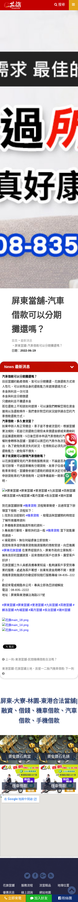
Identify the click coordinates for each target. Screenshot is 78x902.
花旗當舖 (9, 885)
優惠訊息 (9, 892)
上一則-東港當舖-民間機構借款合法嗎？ (31, 659)
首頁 (14, 340)
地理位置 (63, 885)
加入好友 (40, 898)
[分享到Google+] (43, 876)
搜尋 (61, 4)
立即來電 (14, 898)
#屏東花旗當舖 (11, 550)
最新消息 (26, 340)
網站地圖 (45, 892)
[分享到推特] (27, 876)
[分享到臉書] (35, 876)
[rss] (51, 876)
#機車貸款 (30, 505)
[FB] (71, 465)
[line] (71, 452)
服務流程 (27, 885)
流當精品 (45, 885)
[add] (71, 477)
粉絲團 (66, 898)
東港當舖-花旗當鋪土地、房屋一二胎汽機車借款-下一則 (38, 668)
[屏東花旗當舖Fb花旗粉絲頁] (15, 630)
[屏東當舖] (39, 148)
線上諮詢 (27, 892)
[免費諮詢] (71, 439)
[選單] (73, 4)
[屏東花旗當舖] (13, 5)
